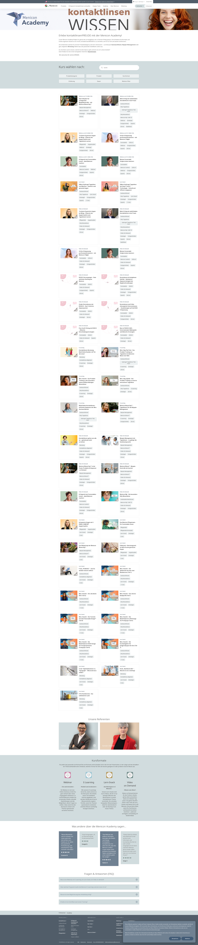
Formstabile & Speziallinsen (62, 929)
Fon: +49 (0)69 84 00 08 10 (98, 942)
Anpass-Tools (96, 6)
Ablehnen (187, 938)
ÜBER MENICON (91, 917)
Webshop (124, 6)
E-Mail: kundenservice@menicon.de (112, 942)
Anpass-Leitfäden (75, 937)
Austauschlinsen (62, 923)
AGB (78, 942)
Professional (149, 6)
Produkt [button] (99, 76)
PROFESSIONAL (62, 917)
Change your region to (104, 1)
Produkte (63, 6)
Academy (105, 6)
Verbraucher (139, 6)
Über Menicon (115, 6)
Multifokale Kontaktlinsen (74, 929)
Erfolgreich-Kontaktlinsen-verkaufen (79, 6)
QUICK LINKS (119, 917)
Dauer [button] (99, 81)
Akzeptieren (175, 938)
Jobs (88, 929)
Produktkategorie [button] (71, 76)
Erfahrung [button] (72, 81)
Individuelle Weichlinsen (62, 926)
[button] (138, 68)
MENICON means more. (75, 926)
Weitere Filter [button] (126, 81)
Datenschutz (83, 942)
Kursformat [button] (126, 76)
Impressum (89, 942)
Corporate (148, 1)
